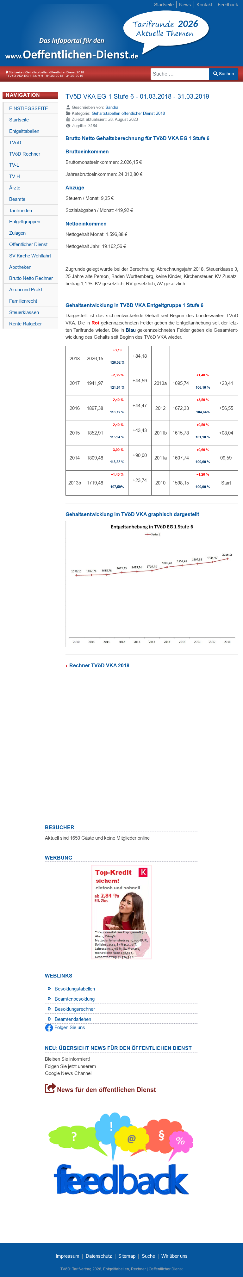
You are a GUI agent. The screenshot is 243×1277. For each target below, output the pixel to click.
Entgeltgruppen (24, 221)
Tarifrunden (20, 210)
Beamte (17, 199)
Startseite (164, 4)
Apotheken (20, 267)
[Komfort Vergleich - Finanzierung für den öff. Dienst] (121, 912)
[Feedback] (121, 1157)
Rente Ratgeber (25, 323)
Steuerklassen (24, 312)
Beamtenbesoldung (75, 999)
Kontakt (204, 4)
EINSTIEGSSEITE (28, 108)
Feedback (228, 4)
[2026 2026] (67, 33)
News (185, 4)
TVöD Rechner (24, 154)
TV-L (14, 165)
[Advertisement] (151, 733)
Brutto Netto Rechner (31, 278)
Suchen (226, 73)
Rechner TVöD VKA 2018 (99, 665)
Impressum (67, 1256)
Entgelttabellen (24, 131)
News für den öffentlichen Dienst (106, 1089)
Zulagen (17, 233)
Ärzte (14, 187)
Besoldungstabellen (75, 988)
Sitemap (126, 1256)
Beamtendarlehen (73, 1019)
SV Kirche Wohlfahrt (30, 255)
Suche (148, 1256)
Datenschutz (99, 1256)
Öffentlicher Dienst (28, 244)
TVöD (15, 142)
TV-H (14, 176)
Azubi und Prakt (25, 289)
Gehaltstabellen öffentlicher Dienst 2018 (128, 113)
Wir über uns (174, 1256)
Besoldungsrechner (75, 1009)
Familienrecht (23, 301)
